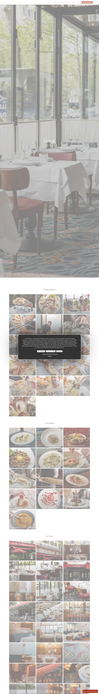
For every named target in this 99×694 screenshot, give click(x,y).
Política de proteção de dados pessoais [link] (50, 354)
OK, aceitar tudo (41, 351)
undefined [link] (50, 356)
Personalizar (59, 351)
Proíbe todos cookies (50, 351)
